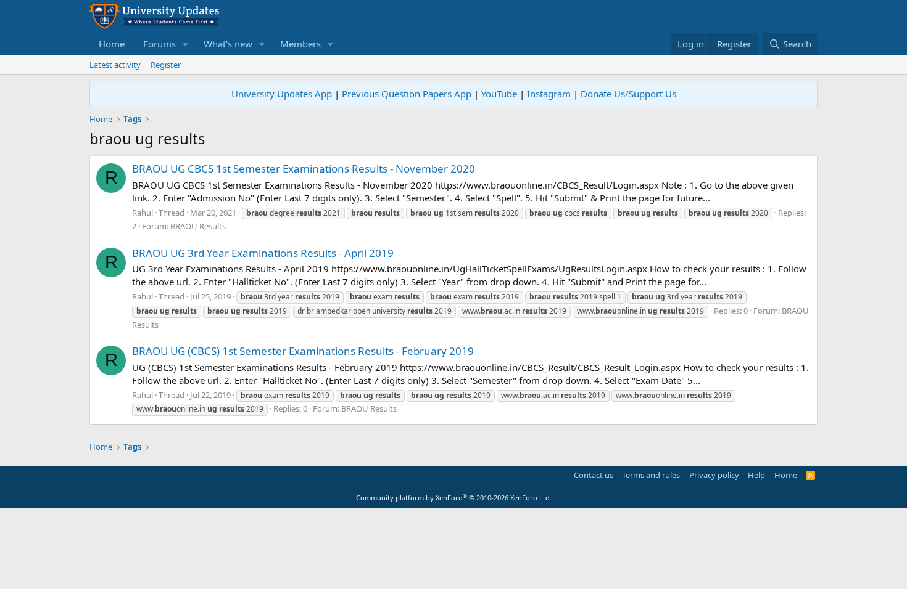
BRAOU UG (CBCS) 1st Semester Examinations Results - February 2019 (303, 351)
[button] (185, 44)
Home (112, 44)
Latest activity (115, 64)
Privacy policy (714, 475)
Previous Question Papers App (406, 93)
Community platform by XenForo (454, 497)
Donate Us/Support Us (628, 93)
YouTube (499, 93)
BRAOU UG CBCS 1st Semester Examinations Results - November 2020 (303, 168)
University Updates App (281, 93)
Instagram (549, 93)
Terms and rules (651, 475)
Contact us (593, 475)
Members (300, 44)
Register (166, 64)
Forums (159, 44)
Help (756, 475)
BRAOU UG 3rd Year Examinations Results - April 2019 (263, 253)
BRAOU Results (198, 226)
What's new (228, 44)
